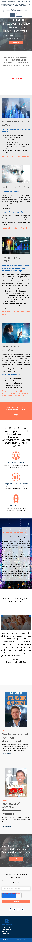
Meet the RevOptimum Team (13, 228)
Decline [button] (19, 15)
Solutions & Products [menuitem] (8, 928)
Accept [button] (12, 15)
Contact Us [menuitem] (5, 933)
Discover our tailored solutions (14, 156)
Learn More (16, 43)
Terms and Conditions (18, 940)
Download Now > (7, 754)
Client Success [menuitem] (6, 930)
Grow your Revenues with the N (15, 393)
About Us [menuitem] (4, 931)
